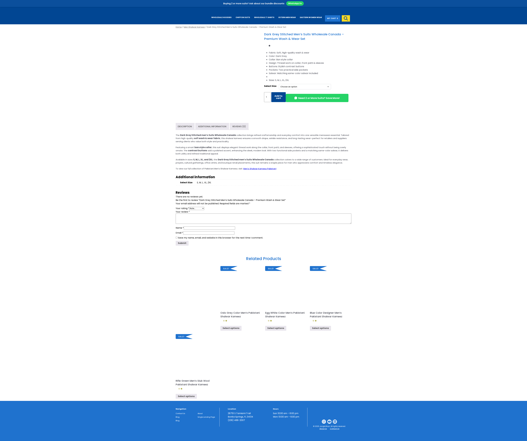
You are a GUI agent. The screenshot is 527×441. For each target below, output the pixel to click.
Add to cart (278, 97)
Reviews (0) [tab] (239, 126)
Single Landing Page (206, 417)
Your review (183, 211)
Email (179, 232)
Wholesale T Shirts (264, 17)
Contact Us (180, 413)
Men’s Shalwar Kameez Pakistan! (259, 168)
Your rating (182, 208)
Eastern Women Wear (311, 17)
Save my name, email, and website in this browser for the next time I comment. (220, 237)
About (200, 413)
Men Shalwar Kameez (194, 27)
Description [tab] (185, 126)
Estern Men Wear (287, 17)
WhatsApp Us (295, 3)
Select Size (270, 86)
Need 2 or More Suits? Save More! (319, 98)
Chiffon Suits (243, 17)
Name (180, 227)
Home (179, 27)
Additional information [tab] (212, 126)
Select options (231, 328)
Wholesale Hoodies (221, 17)
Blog (178, 417)
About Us (323, 429)
